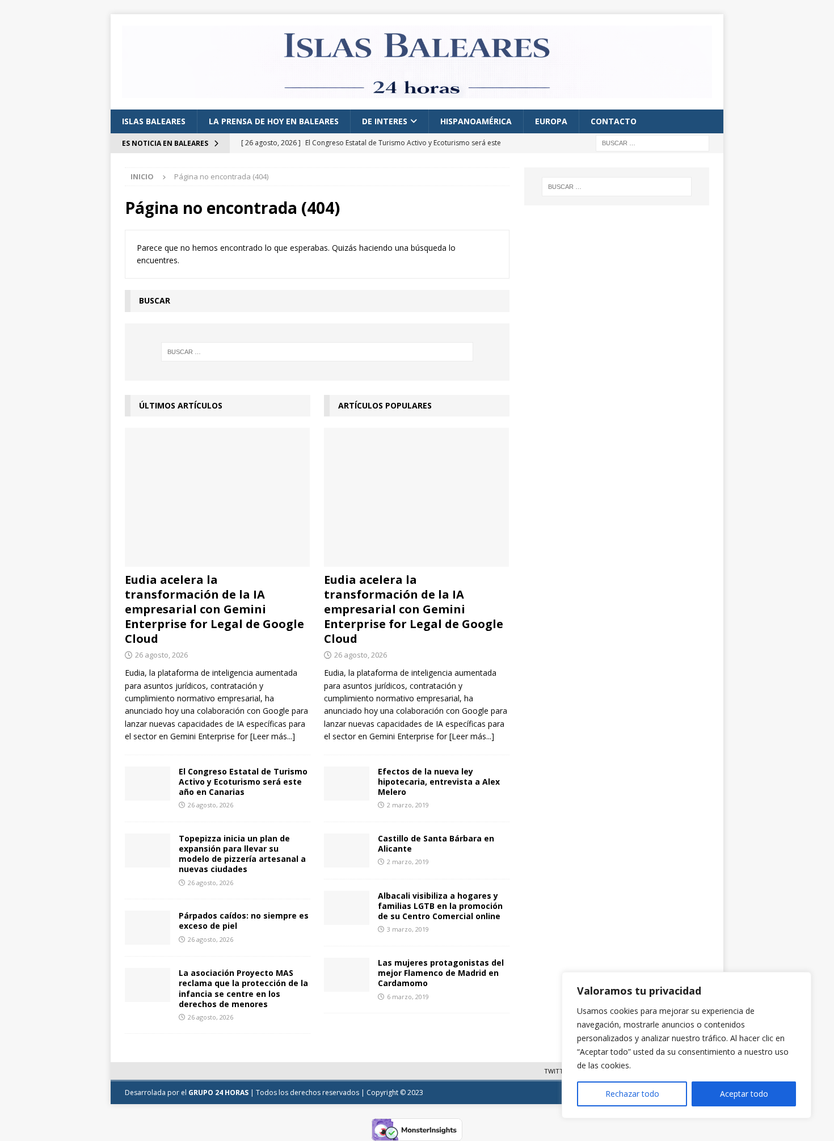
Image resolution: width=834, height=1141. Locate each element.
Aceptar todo (744, 1093)
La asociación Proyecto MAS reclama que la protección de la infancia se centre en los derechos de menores (243, 988)
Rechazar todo (632, 1093)
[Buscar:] (652, 142)
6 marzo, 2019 (408, 996)
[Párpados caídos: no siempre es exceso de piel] (147, 928)
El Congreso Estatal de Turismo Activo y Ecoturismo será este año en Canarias (243, 781)
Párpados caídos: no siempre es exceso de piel (244, 920)
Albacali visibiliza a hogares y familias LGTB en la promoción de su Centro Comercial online (440, 905)
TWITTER (557, 1071)
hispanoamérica (476, 121)
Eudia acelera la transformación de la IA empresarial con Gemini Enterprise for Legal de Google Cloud (214, 609)
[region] (686, 1045)
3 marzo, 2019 (408, 929)
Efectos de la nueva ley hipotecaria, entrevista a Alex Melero (439, 781)
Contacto (614, 121)
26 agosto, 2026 (161, 655)
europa (551, 121)
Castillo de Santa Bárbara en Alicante (436, 843)
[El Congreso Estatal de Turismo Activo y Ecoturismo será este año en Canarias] (147, 784)
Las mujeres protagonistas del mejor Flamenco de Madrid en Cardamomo (441, 972)
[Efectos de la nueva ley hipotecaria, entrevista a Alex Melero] (346, 784)
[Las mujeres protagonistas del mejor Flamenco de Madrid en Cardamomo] (346, 975)
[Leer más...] (272, 736)
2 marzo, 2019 (408, 805)
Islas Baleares (154, 121)
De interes (384, 121)
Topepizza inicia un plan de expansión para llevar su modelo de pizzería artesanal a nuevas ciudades (242, 854)
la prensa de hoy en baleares (274, 121)
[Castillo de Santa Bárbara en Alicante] (346, 850)
